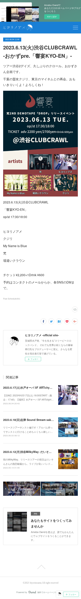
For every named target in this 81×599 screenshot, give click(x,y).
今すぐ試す (52, 16)
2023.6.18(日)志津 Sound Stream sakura (29, 420)
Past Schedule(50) (11, 298)
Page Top (40, 567)
